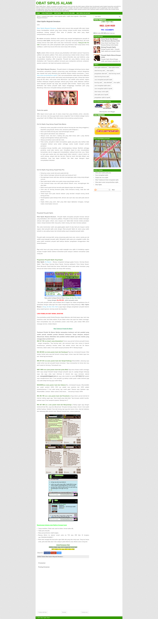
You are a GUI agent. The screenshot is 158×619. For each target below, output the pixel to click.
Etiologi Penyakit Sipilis (108, 47)
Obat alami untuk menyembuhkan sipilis (106, 182)
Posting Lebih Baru (42, 612)
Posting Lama (85, 612)
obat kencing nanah (114, 73)
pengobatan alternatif (100, 73)
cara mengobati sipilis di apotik (103, 88)
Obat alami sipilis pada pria (103, 172)
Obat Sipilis (98, 184)
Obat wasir (57, 13)
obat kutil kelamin (69, 13)
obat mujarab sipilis (60, 16)
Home (38, 13)
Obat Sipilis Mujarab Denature (46, 28)
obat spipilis (110, 70)
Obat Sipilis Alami (54, 3)
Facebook (47, 553)
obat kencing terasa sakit (101, 76)
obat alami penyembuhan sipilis (47, 75)
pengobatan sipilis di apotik (102, 97)
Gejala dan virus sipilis (101, 177)
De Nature (44, 262)
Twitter (59, 553)
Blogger (113, 111)
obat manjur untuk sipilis (101, 91)
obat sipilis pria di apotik (101, 94)
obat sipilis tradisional (100, 67)
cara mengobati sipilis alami (102, 85)
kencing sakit (98, 82)
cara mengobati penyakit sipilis (103, 79)
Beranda (64, 612)
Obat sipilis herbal (114, 67)
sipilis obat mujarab (72, 16)
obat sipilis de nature (83, 13)
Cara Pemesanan (47, 13)
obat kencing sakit (99, 70)
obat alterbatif (108, 82)
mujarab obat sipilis (47, 16)
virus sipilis (117, 82)
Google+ (53, 553)
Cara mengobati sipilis (101, 175)
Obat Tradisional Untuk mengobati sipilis (106, 180)
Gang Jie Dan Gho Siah (50, 306)
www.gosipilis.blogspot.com (48, 376)
